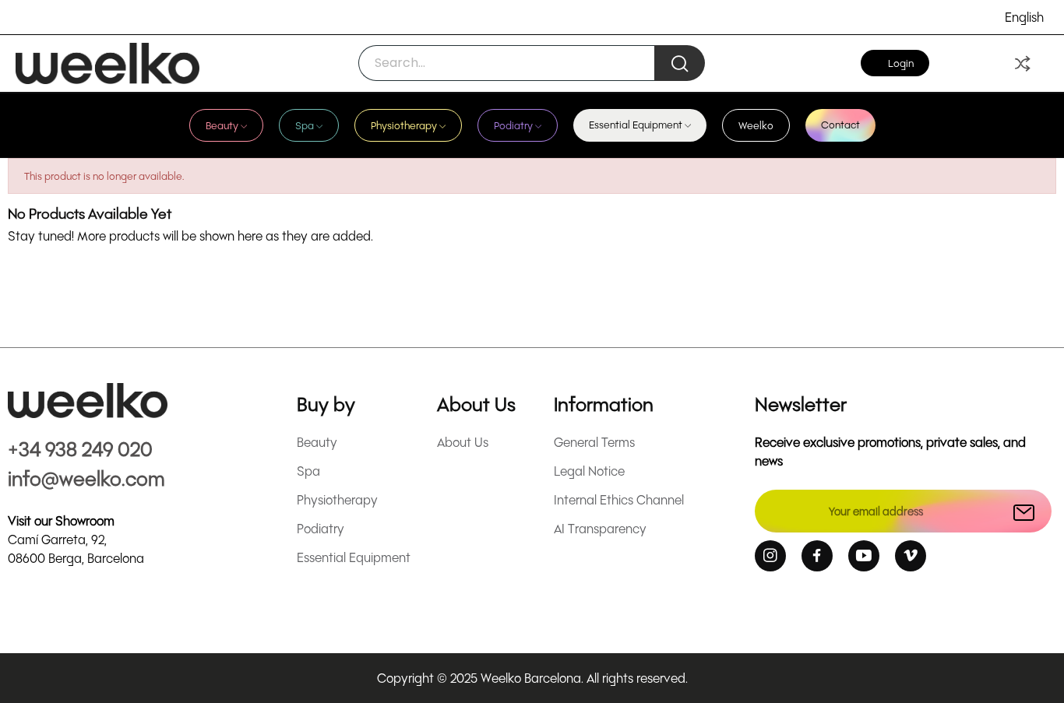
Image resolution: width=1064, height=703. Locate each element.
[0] (1023, 63)
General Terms (594, 442)
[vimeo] (910, 555)
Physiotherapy (337, 499)
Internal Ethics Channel (619, 499)
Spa (308, 470)
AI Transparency (600, 528)
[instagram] (770, 555)
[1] (1024, 511)
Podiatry (320, 528)
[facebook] (817, 555)
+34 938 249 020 (80, 448)
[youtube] (863, 555)
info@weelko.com (86, 477)
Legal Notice (589, 470)
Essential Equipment (353, 557)
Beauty (317, 442)
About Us (462, 442)
